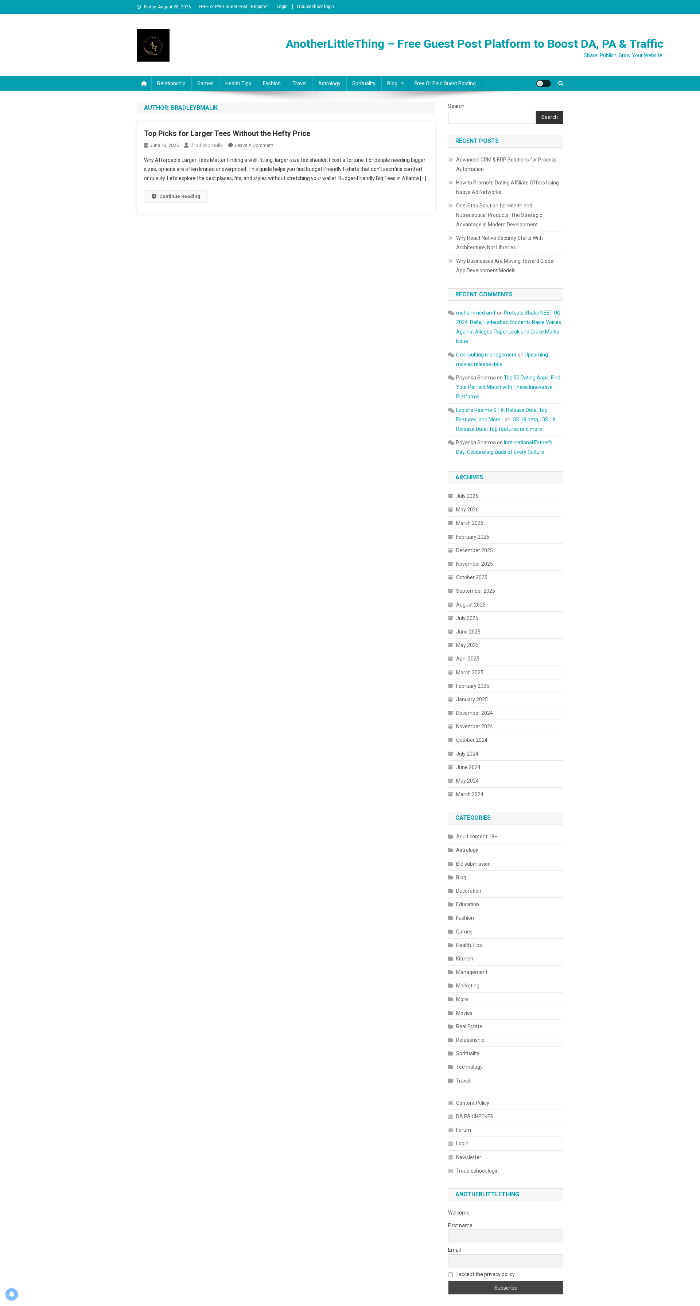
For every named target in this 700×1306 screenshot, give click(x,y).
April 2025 (467, 659)
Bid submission (473, 864)
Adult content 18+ (476, 836)
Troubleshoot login (315, 6)
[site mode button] (543, 83)
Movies (464, 1013)
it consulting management (486, 355)
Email (454, 1250)
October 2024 (471, 740)
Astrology (329, 83)
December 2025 (474, 550)
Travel (299, 83)
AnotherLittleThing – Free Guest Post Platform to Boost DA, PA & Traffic (475, 44)
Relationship (171, 83)
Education (467, 904)
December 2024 (474, 713)
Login (282, 6)
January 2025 (472, 699)
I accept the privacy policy (485, 1274)
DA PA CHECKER (475, 1116)
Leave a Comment (254, 145)
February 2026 (472, 537)
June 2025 (468, 632)
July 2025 (467, 618)
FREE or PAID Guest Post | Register (233, 6)
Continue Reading (179, 196)
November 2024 (474, 726)
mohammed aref (476, 313)
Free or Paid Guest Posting (445, 83)
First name (460, 1225)
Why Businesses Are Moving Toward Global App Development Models (505, 265)
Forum (463, 1130)
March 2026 (469, 523)
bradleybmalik (206, 145)
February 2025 (472, 686)
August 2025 (471, 605)
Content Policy (472, 1103)
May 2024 (467, 781)
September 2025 (475, 591)
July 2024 (467, 754)
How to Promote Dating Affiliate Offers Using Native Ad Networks (507, 187)
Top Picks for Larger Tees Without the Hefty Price (227, 133)
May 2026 (467, 509)
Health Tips (238, 83)
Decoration (468, 891)
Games (205, 83)
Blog (392, 83)
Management (471, 972)
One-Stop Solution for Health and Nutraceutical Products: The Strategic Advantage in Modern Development (499, 215)
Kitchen (464, 959)
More (462, 999)
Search (456, 106)
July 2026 (467, 496)
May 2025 (467, 645)
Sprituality (364, 83)
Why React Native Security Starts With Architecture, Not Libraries (499, 242)
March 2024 (469, 794)
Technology (469, 1067)
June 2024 (468, 767)
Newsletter (468, 1157)
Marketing (467, 986)
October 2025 (471, 577)
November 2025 (474, 564)
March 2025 (469, 672)
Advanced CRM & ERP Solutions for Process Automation (506, 164)
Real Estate (469, 1026)
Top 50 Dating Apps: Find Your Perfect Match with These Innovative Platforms (508, 387)
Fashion (272, 83)
